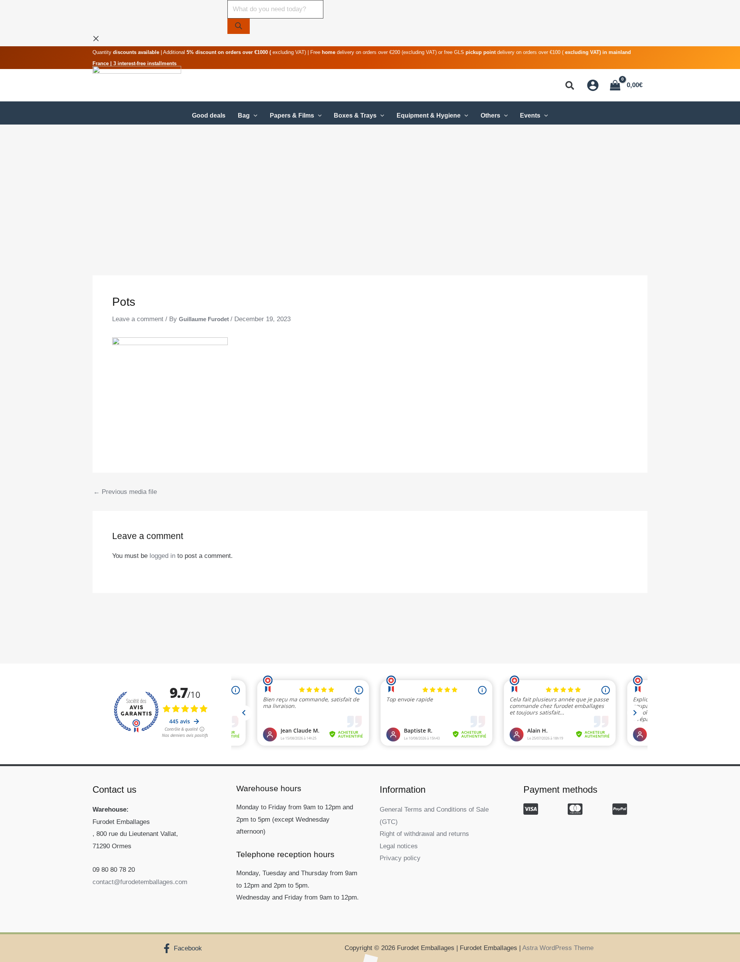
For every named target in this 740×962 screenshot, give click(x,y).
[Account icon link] (593, 85)
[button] (570, 86)
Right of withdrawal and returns (424, 833)
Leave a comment (137, 319)
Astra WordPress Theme (558, 948)
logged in (162, 555)
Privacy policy (400, 858)
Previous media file (125, 492)
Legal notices (399, 846)
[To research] (238, 26)
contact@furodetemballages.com (139, 882)
